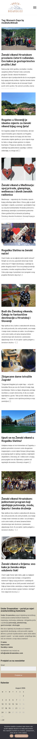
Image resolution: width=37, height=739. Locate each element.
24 (2, 712)
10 (2, 704)
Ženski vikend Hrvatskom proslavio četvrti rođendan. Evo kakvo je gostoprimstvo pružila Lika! (18, 59)
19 (9, 708)
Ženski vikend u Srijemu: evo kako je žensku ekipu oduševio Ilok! (18, 567)
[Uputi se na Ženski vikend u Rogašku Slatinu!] (18, 421)
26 (9, 712)
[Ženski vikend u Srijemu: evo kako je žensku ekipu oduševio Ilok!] (18, 548)
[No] (34, 731)
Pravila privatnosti (21, 736)
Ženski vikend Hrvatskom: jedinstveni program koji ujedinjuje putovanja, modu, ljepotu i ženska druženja (17, 503)
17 (2, 708)
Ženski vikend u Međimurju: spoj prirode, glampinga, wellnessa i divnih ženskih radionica (17, 190)
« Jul (2, 720)
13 (13, 704)
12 (9, 704)
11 (6, 704)
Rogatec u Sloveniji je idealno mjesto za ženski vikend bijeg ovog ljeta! (16, 123)
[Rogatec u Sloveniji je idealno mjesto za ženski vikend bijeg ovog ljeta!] (18, 104)
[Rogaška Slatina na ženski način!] (18, 234)
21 (16, 708)
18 (6, 708)
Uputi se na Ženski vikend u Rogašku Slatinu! (17, 439)
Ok (12, 736)
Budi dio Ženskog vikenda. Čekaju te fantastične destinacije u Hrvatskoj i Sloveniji (17, 316)
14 (16, 704)
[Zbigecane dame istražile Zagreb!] (18, 360)
